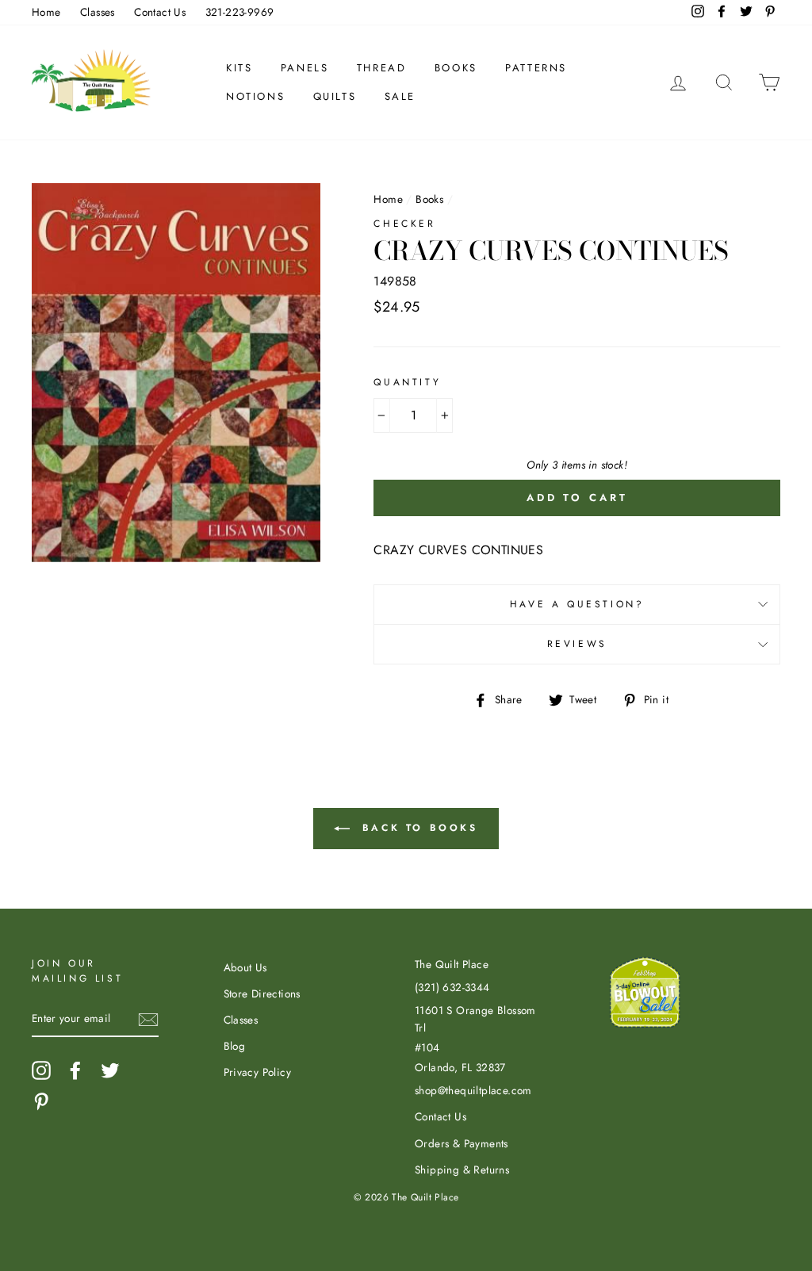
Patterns (536, 67)
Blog (235, 1046)
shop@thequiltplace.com (473, 1090)
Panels (305, 67)
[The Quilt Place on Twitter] (110, 1070)
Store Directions (262, 993)
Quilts (335, 96)
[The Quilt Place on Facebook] (75, 1070)
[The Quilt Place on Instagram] (41, 1070)
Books (456, 67)
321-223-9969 (239, 12)
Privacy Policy (258, 1072)
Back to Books (416, 828)
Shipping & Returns (462, 1169)
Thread (382, 67)
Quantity (407, 382)
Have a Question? (577, 604)
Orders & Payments (461, 1143)
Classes (97, 12)
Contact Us (160, 12)
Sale (400, 96)
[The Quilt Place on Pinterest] (41, 1101)
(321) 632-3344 (452, 987)
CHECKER (404, 223)
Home (46, 12)
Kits (239, 67)
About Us (245, 967)
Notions (255, 96)
